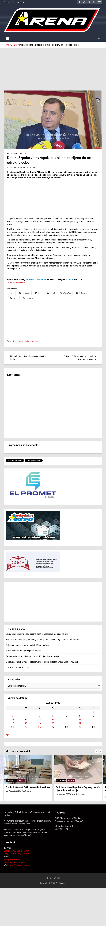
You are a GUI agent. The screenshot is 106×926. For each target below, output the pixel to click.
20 (53, 723)
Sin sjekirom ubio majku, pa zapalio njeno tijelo (28, 357)
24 (12, 727)
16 (93, 719)
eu (16, 341)
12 (39, 719)
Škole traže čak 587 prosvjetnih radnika (23, 650)
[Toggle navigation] (7, 39)
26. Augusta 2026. (13, 791)
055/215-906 (23, 853)
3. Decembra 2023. (14, 168)
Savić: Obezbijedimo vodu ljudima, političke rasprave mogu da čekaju (37, 634)
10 (12, 719)
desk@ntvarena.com (18, 865)
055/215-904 (23, 851)
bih (13, 341)
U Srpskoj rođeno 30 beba (17, 667)
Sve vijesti (12, 154)
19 (39, 723)
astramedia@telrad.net (14, 862)
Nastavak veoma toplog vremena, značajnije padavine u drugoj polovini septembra (42, 639)
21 (66, 723)
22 (80, 723)
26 (39, 727)
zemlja (35, 341)
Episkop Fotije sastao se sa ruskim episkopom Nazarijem (80, 357)
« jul (7, 734)
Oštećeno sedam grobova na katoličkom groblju (27, 645)
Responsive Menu (99, 2)
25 (26, 727)
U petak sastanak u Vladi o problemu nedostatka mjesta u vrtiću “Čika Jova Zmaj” (42, 662)
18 (26, 723)
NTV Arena (61, 883)
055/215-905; (10, 853)
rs (30, 341)
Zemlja (22, 154)
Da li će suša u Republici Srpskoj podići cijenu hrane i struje (32, 656)
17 (12, 723)
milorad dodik (23, 341)
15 (80, 719)
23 (93, 723)
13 (53, 719)
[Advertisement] (53, 68)
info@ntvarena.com (12, 859)
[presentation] (96, 751)
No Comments (34, 168)
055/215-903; (10, 851)
